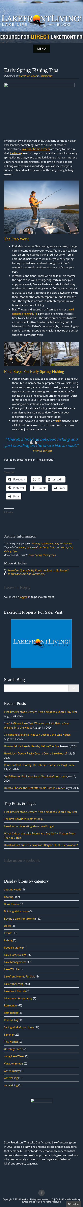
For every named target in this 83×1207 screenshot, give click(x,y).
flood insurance (13, 947)
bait (29, 547)
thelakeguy (46, 75)
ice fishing (16, 153)
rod (63, 547)
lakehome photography (18, 998)
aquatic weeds (12, 889)
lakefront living (40, 547)
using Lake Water (14, 1056)
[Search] (73, 688)
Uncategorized (12, 1049)
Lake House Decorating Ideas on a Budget (29, 826)
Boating (8, 897)
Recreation (66, 543)
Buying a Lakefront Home (19, 918)
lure (52, 547)
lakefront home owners (36, 149)
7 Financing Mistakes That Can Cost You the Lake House (37, 734)
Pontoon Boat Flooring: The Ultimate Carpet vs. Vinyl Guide (39, 765)
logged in (25, 597)
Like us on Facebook (22, 860)
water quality (12, 1071)
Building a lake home (16, 911)
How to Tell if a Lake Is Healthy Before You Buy (31, 746)
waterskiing (11, 1078)
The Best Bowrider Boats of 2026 (23, 819)
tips (15, 551)
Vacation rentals (13, 1063)
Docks (7, 926)
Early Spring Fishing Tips (42, 555)
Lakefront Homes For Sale (19, 976)
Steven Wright (43, 451)
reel (57, 547)
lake (58, 421)
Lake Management (15, 962)
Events (8, 933)
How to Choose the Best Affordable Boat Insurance (34, 788)
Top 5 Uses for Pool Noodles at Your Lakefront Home (35, 776)
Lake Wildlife (11, 969)
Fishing (35, 543)
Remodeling (11, 1013)
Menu (41, 48)
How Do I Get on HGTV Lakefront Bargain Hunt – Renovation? (41, 845)
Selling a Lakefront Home (19, 1027)
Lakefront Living (49, 543)
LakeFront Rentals (15, 991)
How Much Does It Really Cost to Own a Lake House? (35, 753)
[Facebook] (41, 1193)
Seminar (9, 1034)
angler (21, 547)
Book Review (11, 904)
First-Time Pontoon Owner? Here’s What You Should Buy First (40, 712)
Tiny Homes (11, 1041)
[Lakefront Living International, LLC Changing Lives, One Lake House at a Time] (41, 21)
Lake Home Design (15, 955)
